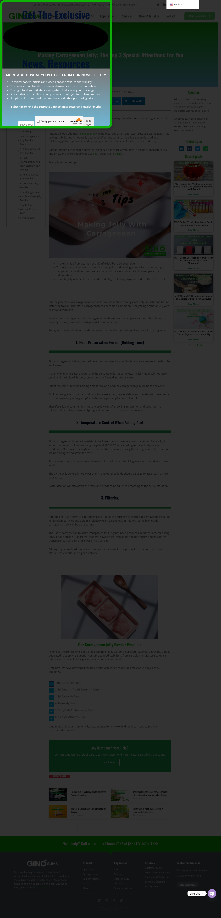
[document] (110, 459)
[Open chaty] (212, 893)
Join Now (88, 122)
